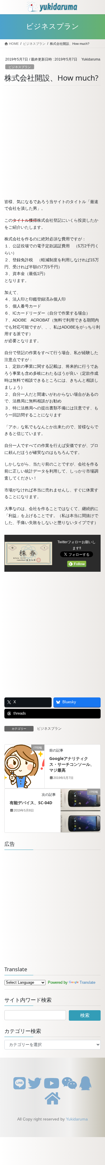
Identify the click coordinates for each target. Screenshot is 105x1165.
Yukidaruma (77, 1119)
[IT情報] (24, 766)
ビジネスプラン (19, 67)
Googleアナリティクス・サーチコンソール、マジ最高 (71, 764)
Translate (87, 982)
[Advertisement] (52, 144)
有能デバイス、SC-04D (31, 802)
